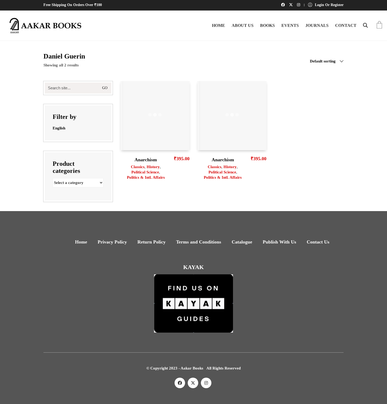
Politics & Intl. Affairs (146, 177)
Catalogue (242, 242)
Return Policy (151, 242)
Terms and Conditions (198, 242)
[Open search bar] (365, 25)
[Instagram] (206, 383)
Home (81, 242)
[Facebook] (180, 383)
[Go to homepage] (43, 25)
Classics (138, 167)
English (59, 128)
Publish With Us (279, 242)
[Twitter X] (193, 383)
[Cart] (379, 25)
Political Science (145, 172)
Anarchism (146, 159)
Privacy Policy (112, 242)
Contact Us (318, 242)
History (153, 167)
